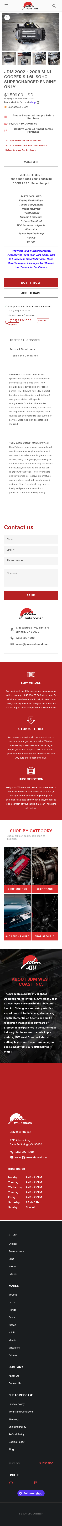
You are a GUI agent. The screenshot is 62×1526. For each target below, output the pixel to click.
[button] (6, 6)
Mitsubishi (14, 1347)
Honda (12, 1309)
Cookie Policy (16, 1441)
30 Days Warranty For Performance (24, 141)
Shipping (8, 99)
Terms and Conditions (24, 355)
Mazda (12, 1340)
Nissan (12, 1324)
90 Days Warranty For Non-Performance (26, 145)
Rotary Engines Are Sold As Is (21, 150)
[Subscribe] (46, 1463)
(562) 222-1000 (28, 322)
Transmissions (16, 1251)
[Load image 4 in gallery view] (54, 58)
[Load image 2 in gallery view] (24, 58)
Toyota (13, 1294)
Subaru (13, 1355)
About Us (14, 1375)
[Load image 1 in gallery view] (9, 58)
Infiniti (12, 1332)
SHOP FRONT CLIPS (17, 936)
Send (31, 595)
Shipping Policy (17, 1426)
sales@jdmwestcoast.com (31, 1157)
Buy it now (31, 282)
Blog (11, 1449)
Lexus (12, 1302)
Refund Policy (16, 1434)
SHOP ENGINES (17, 889)
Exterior (13, 1274)
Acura (12, 1317)
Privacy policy (17, 1404)
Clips (11, 1258)
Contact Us (15, 1383)
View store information (21, 315)
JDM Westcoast (35, 1514)
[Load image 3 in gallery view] (39, 58)
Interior (13, 1266)
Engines (13, 1243)
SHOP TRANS (45, 889)
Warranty (14, 1419)
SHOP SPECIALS (45, 936)
